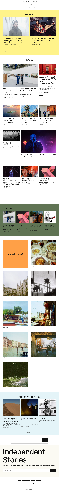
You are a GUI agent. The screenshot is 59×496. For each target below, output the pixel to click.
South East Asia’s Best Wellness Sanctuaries (10, 120)
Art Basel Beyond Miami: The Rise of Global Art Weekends (11, 145)
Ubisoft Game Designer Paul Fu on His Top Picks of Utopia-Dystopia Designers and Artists (11, 420)
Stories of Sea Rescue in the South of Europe (28, 419)
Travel (41, 85)
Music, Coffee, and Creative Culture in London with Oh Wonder (43, 40)
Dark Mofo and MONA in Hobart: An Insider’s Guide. (28, 181)
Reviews (41, 124)
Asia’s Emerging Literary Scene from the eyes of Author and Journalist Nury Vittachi (50, 228)
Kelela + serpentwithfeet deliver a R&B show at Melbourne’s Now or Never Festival (11, 183)
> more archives (29, 432)
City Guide (22, 124)
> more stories (29, 199)
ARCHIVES (27, 480)
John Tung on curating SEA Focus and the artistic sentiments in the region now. (19, 90)
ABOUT (23, 480)
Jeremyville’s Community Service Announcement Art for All (47, 182)
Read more (6, 51)
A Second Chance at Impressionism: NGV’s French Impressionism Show (47, 80)
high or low (42, 418)
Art (3, 92)
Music (22, 158)
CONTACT (33, 480)
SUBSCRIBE (38, 480)
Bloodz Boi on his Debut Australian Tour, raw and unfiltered (38, 156)
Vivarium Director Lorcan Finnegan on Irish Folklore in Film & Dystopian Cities (15, 40)
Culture (22, 184)
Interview (6, 92)
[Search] (45, 440)
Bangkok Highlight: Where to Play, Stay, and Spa (28, 120)
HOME (19, 480)
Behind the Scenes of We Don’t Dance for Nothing (35, 227)
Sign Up (53, 470)
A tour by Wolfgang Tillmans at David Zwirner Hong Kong (46, 120)
